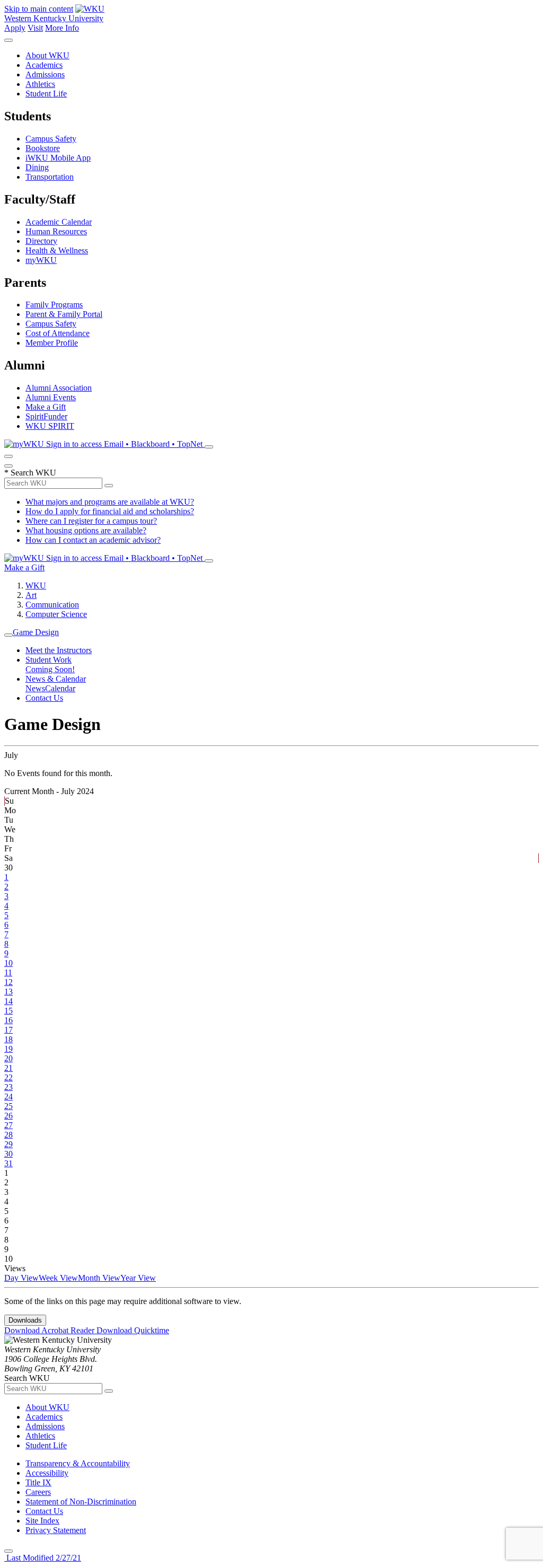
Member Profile (51, 342)
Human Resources (56, 231)
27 (8, 1125)
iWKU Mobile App (58, 157)
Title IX (38, 1482)
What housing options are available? (85, 530)
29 (8, 1144)
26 (8, 1115)
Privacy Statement (55, 1530)
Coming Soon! (50, 669)
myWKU (41, 260)
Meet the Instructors (58, 650)
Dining (37, 167)
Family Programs (54, 304)
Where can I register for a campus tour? (91, 520)
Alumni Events (50, 397)
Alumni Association (58, 387)
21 (8, 1067)
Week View (58, 1277)
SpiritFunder (46, 416)
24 (8, 1096)
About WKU (47, 55)
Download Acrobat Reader (50, 1330)
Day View (21, 1277)
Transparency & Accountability (77, 1463)
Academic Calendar (58, 221)
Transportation (49, 176)
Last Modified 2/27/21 (42, 1557)
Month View (99, 1277)
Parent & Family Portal (63, 314)
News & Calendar (55, 678)
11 (8, 972)
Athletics (40, 84)
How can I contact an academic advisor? (93, 539)
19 (8, 1048)
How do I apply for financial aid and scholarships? (109, 511)
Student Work (48, 659)
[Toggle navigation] (8, 635)
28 (8, 1134)
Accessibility (46, 1472)
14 (8, 1001)
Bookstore (42, 148)
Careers (38, 1491)
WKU (35, 585)
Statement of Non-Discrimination (80, 1501)
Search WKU (30, 472)
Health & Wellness (56, 250)
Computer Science (56, 614)
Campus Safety (50, 138)
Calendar (60, 688)
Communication (52, 604)
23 (8, 1086)
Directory (41, 240)
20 (8, 1058)
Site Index (42, 1520)
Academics (44, 64)
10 (8, 962)
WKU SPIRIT (49, 425)
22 (8, 1077)
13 (8, 991)
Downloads (25, 1320)
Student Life (46, 93)
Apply (14, 27)
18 (8, 1039)
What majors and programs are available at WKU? (109, 501)
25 (8, 1106)
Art (31, 595)
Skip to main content (38, 8)
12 (8, 982)
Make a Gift (45, 406)
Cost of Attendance (57, 333)
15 (8, 1010)
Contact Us (44, 697)
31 (8, 1163)
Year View (138, 1277)
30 (8, 1153)
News (35, 688)
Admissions (45, 74)
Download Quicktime (133, 1330)
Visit (35, 27)
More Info (62, 27)
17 (8, 1029)
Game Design (36, 632)
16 (8, 1020)
